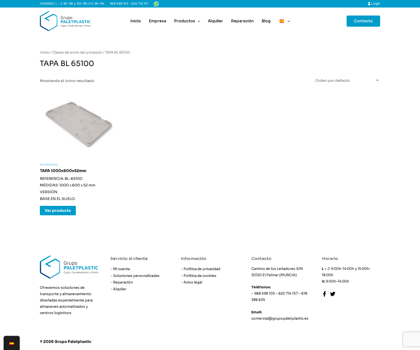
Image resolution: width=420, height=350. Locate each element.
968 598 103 (119, 3)
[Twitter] (332, 294)
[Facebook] (324, 294)
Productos (184, 21)
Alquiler (215, 21)
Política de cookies (200, 276)
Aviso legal (193, 282)
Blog (266, 21)
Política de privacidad (202, 269)
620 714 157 (139, 3)
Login (375, 3)
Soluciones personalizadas (136, 276)
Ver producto (58, 210)
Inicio (135, 21)
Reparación (242, 21)
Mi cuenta (121, 269)
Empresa (157, 21)
